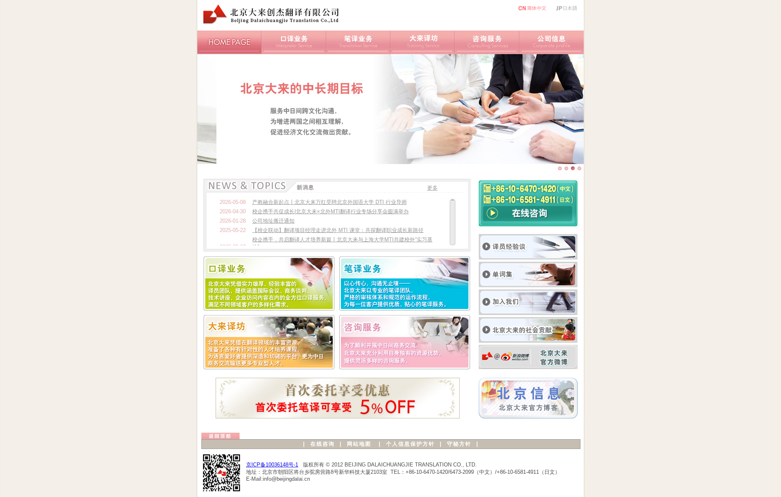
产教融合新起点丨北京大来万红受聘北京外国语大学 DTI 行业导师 (329, 202)
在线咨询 (322, 444)
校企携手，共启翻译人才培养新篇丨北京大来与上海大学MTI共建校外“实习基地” (342, 243)
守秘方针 (459, 444)
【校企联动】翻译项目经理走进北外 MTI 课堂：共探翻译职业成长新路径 (337, 230)
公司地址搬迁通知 (273, 221)
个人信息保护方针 (410, 444)
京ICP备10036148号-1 (272, 465)
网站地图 (359, 444)
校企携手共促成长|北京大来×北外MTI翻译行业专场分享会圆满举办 (330, 211)
